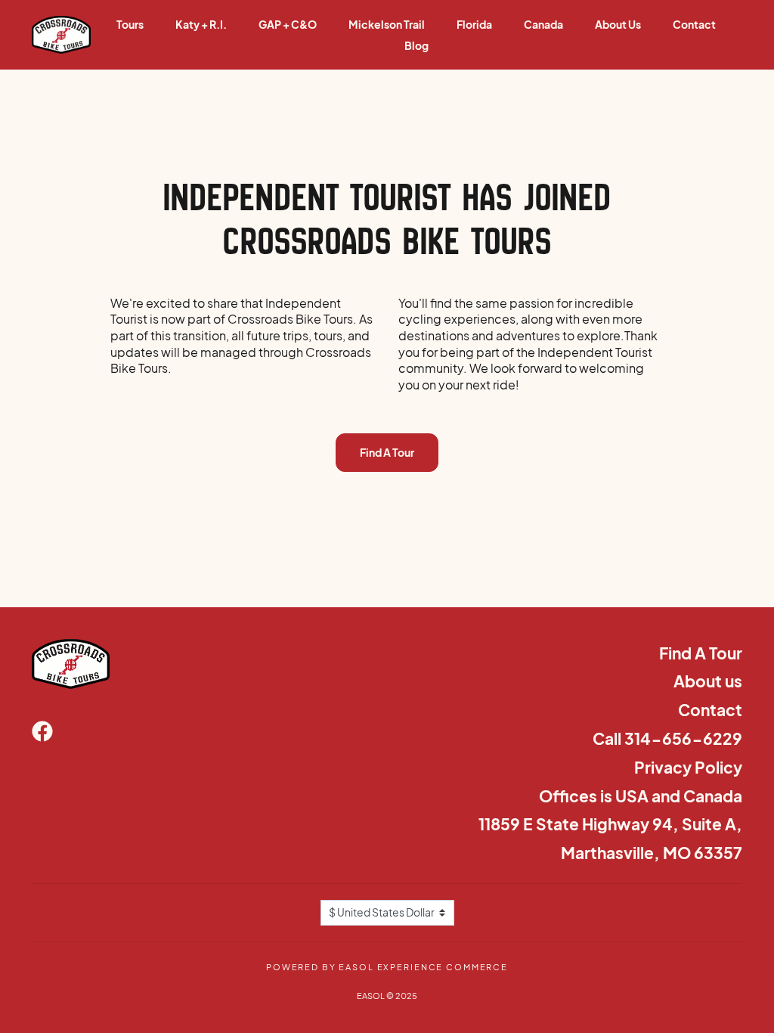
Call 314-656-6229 (667, 738)
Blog (416, 45)
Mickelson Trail (386, 24)
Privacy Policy (688, 767)
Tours (130, 24)
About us (707, 681)
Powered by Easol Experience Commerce (387, 966)
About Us (618, 24)
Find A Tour (387, 452)
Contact (694, 24)
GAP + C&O (288, 24)
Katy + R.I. (201, 24)
